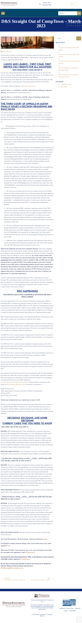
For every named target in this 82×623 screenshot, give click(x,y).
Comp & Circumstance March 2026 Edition (69, 62)
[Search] (79, 13)
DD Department (25, 559)
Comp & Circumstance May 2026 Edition (69, 49)
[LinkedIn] (76, 4)
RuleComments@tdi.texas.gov (15, 384)
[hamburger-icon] (3, 13)
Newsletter (64, 87)
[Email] (72, 4)
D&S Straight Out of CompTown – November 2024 (69, 76)
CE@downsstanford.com (27, 86)
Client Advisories (66, 84)
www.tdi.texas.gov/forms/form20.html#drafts (15, 382)
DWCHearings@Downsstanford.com (12, 568)
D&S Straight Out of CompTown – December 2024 (69, 69)
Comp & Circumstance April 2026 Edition (69, 55)
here (8, 546)
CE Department (30, 552)
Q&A (45, 539)
